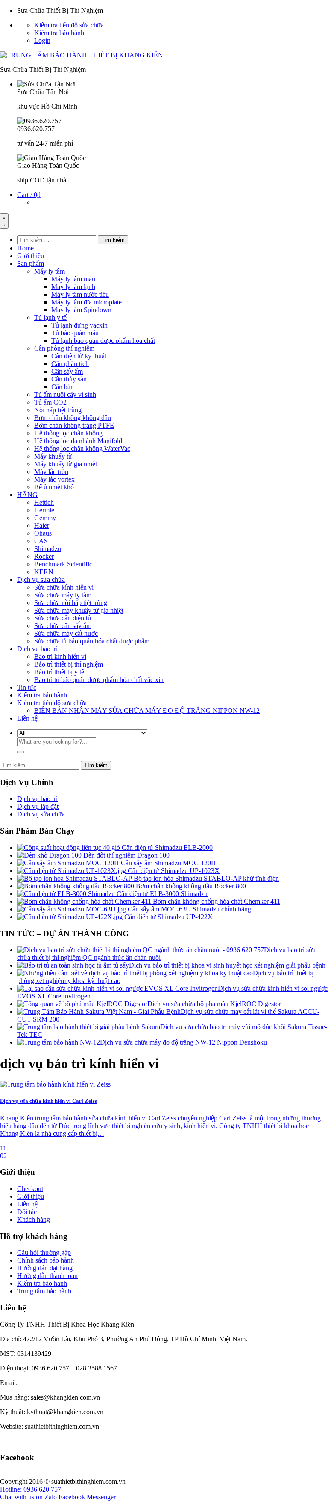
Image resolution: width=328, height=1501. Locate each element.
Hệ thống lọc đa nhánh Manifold (78, 440)
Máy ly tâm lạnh (73, 286)
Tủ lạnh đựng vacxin (79, 325)
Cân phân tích (70, 363)
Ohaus (43, 533)
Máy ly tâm (49, 271)
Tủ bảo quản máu (75, 333)
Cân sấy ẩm (67, 371)
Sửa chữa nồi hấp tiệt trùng (70, 602)
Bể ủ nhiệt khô (54, 487)
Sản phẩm (30, 263)
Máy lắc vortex (54, 479)
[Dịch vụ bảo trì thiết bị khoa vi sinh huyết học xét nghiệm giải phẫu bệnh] (73, 965)
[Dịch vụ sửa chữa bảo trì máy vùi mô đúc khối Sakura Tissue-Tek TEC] (88, 1026)
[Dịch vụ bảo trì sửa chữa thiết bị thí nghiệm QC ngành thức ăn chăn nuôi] (140, 949)
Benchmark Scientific (63, 564)
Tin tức (26, 687)
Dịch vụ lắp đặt (38, 806)
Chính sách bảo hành (45, 1260)
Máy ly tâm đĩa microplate (86, 302)
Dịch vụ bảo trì (37, 648)
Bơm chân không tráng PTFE (74, 425)
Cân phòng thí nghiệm (64, 348)
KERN (43, 571)
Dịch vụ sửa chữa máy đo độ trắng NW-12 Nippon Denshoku (183, 1042)
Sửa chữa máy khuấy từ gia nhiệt (78, 610)
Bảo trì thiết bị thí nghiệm (68, 664)
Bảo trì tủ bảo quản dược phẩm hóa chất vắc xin (99, 679)
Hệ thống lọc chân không (68, 433)
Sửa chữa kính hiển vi (64, 587)
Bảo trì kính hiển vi (60, 656)
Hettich (44, 502)
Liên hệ (27, 718)
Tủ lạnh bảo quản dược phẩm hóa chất (103, 340)
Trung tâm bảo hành (44, 1291)
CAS (41, 541)
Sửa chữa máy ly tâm (62, 595)
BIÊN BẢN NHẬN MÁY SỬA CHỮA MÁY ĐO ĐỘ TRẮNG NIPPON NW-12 (147, 710)
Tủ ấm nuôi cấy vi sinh (65, 394)
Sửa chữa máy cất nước (66, 633)
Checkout (30, 1188)
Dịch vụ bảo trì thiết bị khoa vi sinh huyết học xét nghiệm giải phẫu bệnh (227, 965)
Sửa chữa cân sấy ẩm (62, 625)
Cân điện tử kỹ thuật (78, 356)
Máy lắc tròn (51, 471)
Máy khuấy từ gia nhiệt (65, 464)
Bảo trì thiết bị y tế (59, 672)
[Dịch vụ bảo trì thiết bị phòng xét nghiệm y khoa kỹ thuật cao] (135, 973)
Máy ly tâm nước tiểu (80, 294)
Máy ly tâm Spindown (81, 309)
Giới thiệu (30, 255)
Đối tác (27, 1211)
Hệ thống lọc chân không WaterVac (82, 448)
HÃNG (27, 494)
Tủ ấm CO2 (50, 402)
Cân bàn (62, 386)
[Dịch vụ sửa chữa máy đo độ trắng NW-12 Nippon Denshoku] (58, 1042)
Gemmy (45, 517)
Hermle (44, 510)
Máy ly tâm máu (73, 279)
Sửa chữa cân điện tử (62, 618)
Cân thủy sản (69, 379)
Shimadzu (47, 548)
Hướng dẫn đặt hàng (45, 1268)
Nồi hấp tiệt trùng (58, 410)
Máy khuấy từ (53, 456)
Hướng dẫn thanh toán (47, 1275)
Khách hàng (33, 1219)
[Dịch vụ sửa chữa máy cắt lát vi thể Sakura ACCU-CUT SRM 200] (99, 1011)
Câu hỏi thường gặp (44, 1252)
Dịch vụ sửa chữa (41, 579)
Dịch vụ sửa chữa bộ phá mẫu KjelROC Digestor (214, 1003)
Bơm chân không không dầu (72, 417)
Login (42, 40)
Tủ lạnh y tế (50, 317)
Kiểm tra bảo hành (59, 32)
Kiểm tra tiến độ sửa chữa (69, 25)
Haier (41, 525)
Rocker (44, 556)
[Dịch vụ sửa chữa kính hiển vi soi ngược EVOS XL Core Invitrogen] (117, 988)
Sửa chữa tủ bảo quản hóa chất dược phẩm (91, 641)
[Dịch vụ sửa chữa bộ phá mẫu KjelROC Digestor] (82, 1003)
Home (25, 248)
